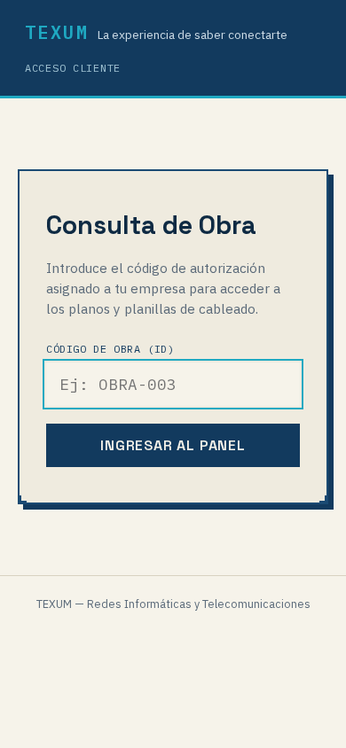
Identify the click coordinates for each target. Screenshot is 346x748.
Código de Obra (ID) (110, 348)
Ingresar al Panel (173, 445)
